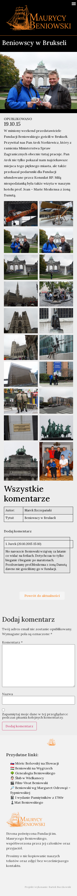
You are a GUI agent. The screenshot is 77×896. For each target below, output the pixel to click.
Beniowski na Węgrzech (34, 768)
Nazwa (7, 694)
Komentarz (12, 642)
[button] (73, 3)
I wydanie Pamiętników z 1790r (39, 797)
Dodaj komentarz (18, 531)
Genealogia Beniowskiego (35, 773)
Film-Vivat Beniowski (31, 783)
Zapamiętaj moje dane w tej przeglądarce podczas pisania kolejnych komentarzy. (35, 715)
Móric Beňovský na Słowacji (37, 763)
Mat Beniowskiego (28, 802)
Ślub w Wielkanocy (29, 778)
